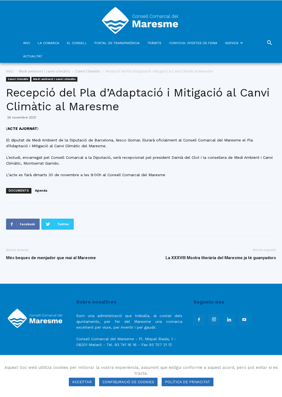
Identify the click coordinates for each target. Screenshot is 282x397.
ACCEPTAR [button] (82, 382)
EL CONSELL (77, 43)
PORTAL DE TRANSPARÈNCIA (117, 43)
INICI (26, 43)
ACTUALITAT (32, 56)
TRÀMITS (154, 43)
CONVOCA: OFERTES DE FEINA (193, 43)
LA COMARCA (48, 43)
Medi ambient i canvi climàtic (44, 71)
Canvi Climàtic (88, 71)
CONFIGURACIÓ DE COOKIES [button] (128, 382)
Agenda (41, 190)
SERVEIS (231, 43)
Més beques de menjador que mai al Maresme (51, 257)
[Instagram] (213, 319)
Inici (9, 71)
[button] (269, 43)
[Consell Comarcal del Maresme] (141, 18)
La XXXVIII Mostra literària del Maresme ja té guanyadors (221, 257)
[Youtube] (244, 319)
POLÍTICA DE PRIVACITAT (187, 382)
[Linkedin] (229, 319)
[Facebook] (198, 319)
